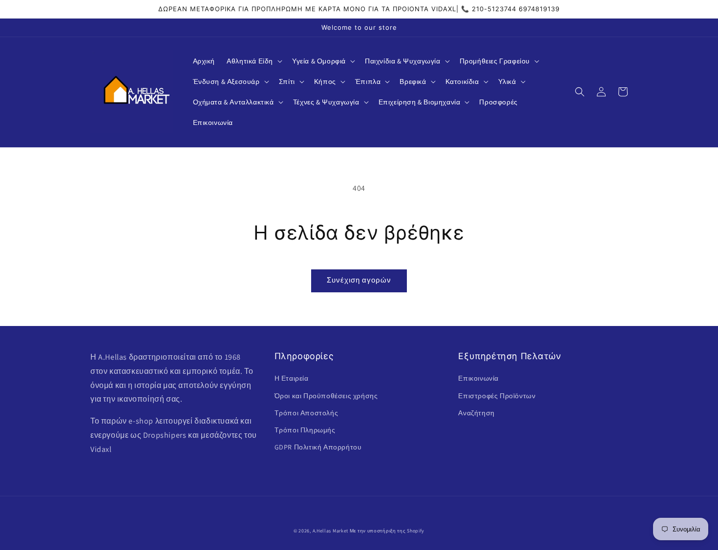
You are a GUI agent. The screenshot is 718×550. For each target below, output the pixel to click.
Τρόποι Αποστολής (306, 412)
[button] (253, 61)
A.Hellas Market (331, 531)
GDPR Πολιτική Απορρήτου (318, 447)
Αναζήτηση (476, 412)
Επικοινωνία (478, 378)
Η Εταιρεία (292, 378)
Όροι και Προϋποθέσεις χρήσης (326, 395)
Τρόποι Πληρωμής (305, 430)
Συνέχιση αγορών (359, 280)
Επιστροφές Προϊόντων (496, 395)
